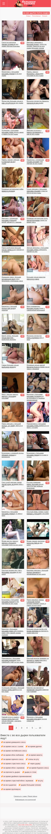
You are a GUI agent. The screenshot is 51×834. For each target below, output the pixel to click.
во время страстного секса (14, 764)
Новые (28, 16)
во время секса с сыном (13, 746)
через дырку (35, 764)
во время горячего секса (13, 759)
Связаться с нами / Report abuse (25, 796)
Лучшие (44, 16)
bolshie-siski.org (25, 825)
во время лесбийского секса (15, 751)
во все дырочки (9, 785)
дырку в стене (30, 772)
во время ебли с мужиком (13, 768)
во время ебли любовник (13, 755)
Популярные (36, 16)
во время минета (35, 755)
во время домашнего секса (14, 742)
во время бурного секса (39, 768)
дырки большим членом (31, 785)
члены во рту (33, 759)
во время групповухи (11, 789)
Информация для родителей (25, 800)
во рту (40, 781)
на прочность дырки (11, 772)
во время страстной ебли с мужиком (18, 781)
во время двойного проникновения (17, 776)
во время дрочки (35, 746)
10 (40, 728)
